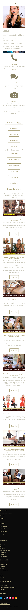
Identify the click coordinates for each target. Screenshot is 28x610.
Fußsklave (14, 146)
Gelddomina (14, 177)
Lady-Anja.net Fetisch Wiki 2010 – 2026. (12, 606)
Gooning (2, 534)
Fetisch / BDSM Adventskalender (7, 587)
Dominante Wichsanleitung (6, 513)
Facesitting (2, 515)
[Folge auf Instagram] (10, 598)
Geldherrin (14, 153)
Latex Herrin (14, 171)
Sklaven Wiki (4, 560)
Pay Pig (2, 575)
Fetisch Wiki (3, 511)
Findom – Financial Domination (7, 521)
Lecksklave (2, 572)
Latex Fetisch (3, 528)
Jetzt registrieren (5, 603)
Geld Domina (3, 546)
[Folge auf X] (4, 598)
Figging (2, 518)
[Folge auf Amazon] (16, 598)
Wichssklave (14, 141)
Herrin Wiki (3, 540)
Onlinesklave (14, 129)
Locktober (2, 589)
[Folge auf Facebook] (7, 598)
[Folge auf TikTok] (13, 598)
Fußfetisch (2, 523)
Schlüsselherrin (14, 159)
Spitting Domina (3, 531)
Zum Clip (14, 234)
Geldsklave (14, 135)
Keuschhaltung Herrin (14, 189)
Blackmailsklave (3, 564)
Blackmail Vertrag (4, 585)
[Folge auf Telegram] (1, 598)
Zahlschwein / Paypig (14, 123)
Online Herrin (14, 183)
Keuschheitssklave (14, 117)
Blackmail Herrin (14, 165)
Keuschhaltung (3, 526)
